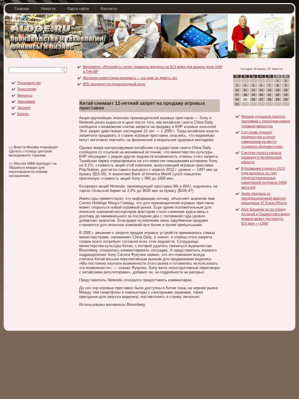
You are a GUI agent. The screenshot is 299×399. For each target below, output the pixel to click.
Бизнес (23, 114)
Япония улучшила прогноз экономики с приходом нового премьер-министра (265, 121)
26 (253, 99)
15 (277, 90)
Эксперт (24, 108)
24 (237, 99)
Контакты (109, 8)
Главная (22, 8)
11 (245, 90)
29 (277, 99)
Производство (29, 83)
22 (277, 94)
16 (286, 90)
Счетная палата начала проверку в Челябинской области (261, 157)
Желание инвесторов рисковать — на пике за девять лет (130, 78)
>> (11, 147)
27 (261, 99)
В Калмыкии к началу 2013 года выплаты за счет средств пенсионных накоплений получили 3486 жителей (264, 178)
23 (286, 94)
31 (237, 104)
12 (253, 90)
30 (286, 99)
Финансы (24, 95)
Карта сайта (78, 8)
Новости (48, 8)
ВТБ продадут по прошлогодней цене (114, 84)
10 (237, 90)
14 (269, 90)
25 (245, 99)
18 (245, 94)
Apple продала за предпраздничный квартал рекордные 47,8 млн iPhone (264, 198)
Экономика (26, 102)
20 (261, 94)
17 (237, 94)
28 (269, 99)
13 (261, 90)
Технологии (26, 89)
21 (269, 94)
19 (253, 94)
